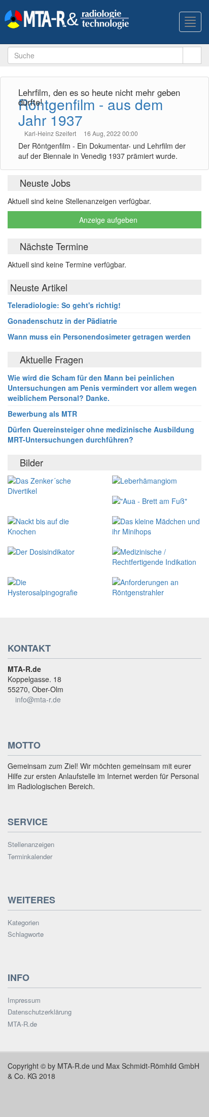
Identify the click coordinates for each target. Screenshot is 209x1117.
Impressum (24, 1000)
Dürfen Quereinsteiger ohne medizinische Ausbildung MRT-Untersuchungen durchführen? (101, 434)
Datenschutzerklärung (40, 1012)
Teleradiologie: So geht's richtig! (64, 305)
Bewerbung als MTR (42, 414)
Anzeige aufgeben (107, 220)
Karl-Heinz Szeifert (51, 133)
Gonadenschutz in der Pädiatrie (62, 321)
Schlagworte (26, 934)
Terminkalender (30, 856)
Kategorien (23, 922)
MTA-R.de (22, 1024)
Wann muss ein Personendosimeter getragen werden (99, 336)
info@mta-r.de (38, 699)
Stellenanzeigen (31, 844)
